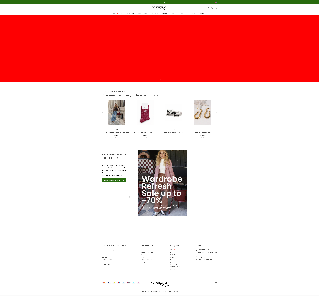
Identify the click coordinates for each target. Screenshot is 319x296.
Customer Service (200, 8)
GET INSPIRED (191, 13)
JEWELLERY (154, 13)
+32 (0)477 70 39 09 (203, 250)
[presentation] (102, 112)
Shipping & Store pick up (148, 252)
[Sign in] (208, 8)
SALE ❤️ (115, 13)
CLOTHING (130, 13)
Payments (143, 254)
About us (143, 250)
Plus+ (170, 291)
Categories (174, 245)
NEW (122, 13)
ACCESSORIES (165, 13)
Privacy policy (144, 262)
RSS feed (175, 291)
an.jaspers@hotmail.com (205, 257)
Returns (143, 257)
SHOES (139, 13)
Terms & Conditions (146, 259)
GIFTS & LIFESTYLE (178, 13)
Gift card (202, 13)
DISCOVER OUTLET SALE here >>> (114, 180)
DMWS (166, 291)
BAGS (146, 13)
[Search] (212, 8)
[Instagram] (216, 282)
